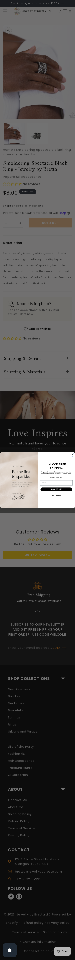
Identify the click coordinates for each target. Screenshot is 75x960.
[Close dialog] (72, 454)
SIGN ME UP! (56, 489)
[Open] (10, 950)
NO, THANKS (56, 495)
